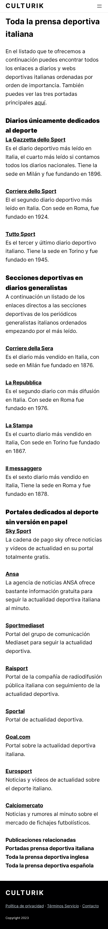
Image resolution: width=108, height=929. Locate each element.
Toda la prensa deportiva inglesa (47, 857)
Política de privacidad (25, 906)
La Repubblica (24, 382)
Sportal (15, 711)
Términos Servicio (63, 906)
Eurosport (19, 771)
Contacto (90, 906)
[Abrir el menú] (99, 6)
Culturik (25, 6)
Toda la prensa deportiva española (50, 865)
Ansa (12, 573)
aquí (40, 102)
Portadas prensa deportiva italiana (50, 848)
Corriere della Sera (29, 348)
